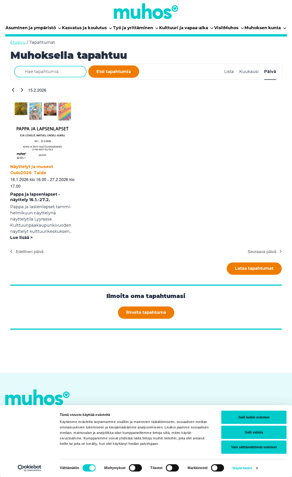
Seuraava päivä (262, 251)
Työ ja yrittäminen (136, 29)
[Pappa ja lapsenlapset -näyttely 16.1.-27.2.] (43, 160)
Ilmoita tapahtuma (146, 312)
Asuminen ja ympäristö (33, 29)
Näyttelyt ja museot (31, 166)
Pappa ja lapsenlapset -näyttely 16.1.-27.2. (35, 197)
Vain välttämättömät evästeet (254, 447)
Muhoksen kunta (266, 29)
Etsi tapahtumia (113, 71)
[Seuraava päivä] (22, 90)
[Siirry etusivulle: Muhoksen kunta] (146, 11)
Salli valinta (254, 432)
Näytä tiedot (242, 468)
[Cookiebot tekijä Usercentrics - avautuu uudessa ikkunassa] (30, 468)
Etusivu (18, 42)
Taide (40, 172)
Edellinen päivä (30, 251)
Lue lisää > (21, 237)
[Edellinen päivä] (13, 90)
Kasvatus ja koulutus (87, 29)
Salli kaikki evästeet (253, 417)
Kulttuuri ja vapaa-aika (186, 29)
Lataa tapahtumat (254, 268)
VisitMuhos (229, 29)
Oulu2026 (21, 172)
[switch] (135, 468)
